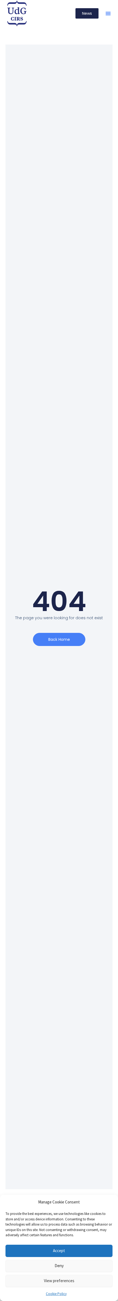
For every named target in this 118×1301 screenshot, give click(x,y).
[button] (108, 13)
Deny (59, 1265)
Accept (59, 1250)
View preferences (59, 1280)
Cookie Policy (56, 1293)
